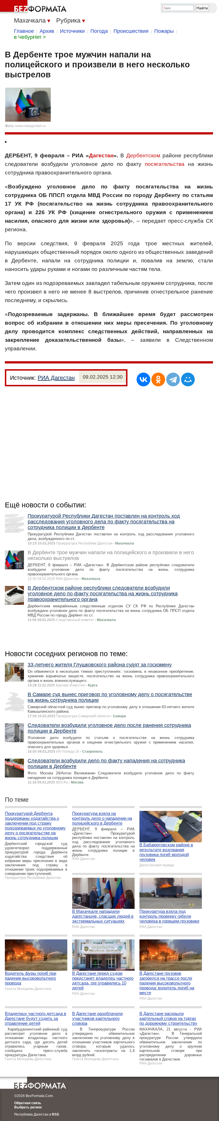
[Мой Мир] (188, 379)
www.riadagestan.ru (30, 126)
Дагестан (101, 155)
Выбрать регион (28, 1107)
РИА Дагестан (56, 378)
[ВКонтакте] (143, 379)
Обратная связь (27, 1103)
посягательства (164, 164)
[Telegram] (173, 379)
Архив (47, 31)
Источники (72, 31)
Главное (24, 31)
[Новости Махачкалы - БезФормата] (34, 7)
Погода (99, 31)
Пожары (164, 31)
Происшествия (131, 31)
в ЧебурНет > (30, 37)
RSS (55, 1114)
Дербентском (143, 155)
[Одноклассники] (158, 379)
